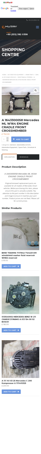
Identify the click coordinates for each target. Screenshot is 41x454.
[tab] (9, 157)
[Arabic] (4, 2)
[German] (8, 2)
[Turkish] (11, 2)
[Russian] (10, 2)
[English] (6, 2)
